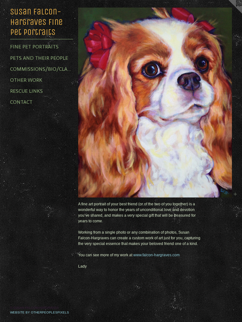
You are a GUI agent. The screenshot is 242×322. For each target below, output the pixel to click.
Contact (21, 102)
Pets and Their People (39, 58)
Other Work (26, 80)
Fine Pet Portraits (34, 47)
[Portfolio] (155, 102)
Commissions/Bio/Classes (41, 69)
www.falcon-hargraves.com (156, 255)
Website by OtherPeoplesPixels (39, 312)
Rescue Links (26, 91)
